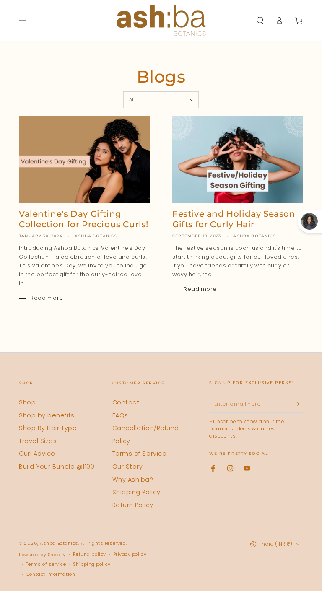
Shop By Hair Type (48, 428)
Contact (126, 402)
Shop (27, 402)
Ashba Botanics (59, 543)
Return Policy (132, 505)
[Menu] (23, 20)
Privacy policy (130, 554)
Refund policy (89, 554)
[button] (260, 20)
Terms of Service (139, 453)
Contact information (50, 574)
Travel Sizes (38, 441)
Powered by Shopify (42, 555)
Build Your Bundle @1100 (56, 466)
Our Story (127, 466)
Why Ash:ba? (132, 479)
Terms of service (46, 564)
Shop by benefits (47, 415)
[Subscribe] (298, 404)
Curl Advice (37, 453)
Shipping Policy (136, 492)
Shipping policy (91, 564)
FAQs (120, 415)
